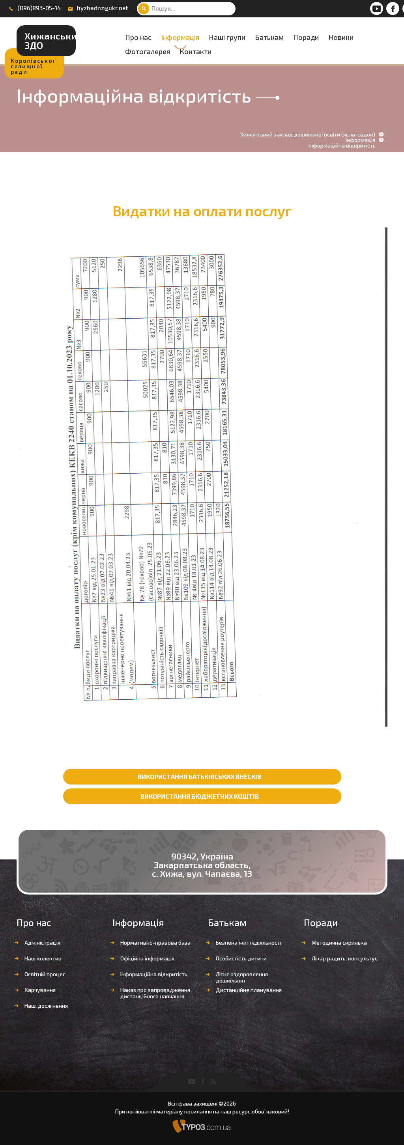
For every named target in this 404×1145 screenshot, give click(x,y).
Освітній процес (44, 974)
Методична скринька (339, 942)
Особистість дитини (241, 958)
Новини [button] (341, 37)
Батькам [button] (269, 37)
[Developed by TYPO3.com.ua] (202, 1125)
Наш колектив (43, 958)
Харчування (40, 989)
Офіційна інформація (147, 958)
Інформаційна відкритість (153, 974)
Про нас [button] (138, 37)
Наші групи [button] (227, 37)
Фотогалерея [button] (147, 52)
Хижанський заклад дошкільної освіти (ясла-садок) (307, 134)
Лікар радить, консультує (345, 958)
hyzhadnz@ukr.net (102, 7)
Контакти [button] (195, 52)
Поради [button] (306, 37)
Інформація (180, 37)
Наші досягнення (46, 1005)
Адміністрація (42, 942)
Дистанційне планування (249, 989)
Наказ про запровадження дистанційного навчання (155, 992)
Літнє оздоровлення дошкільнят (242, 977)
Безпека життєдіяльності (248, 942)
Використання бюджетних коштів (199, 796)
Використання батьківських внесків (199, 776)
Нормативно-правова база (155, 942)
